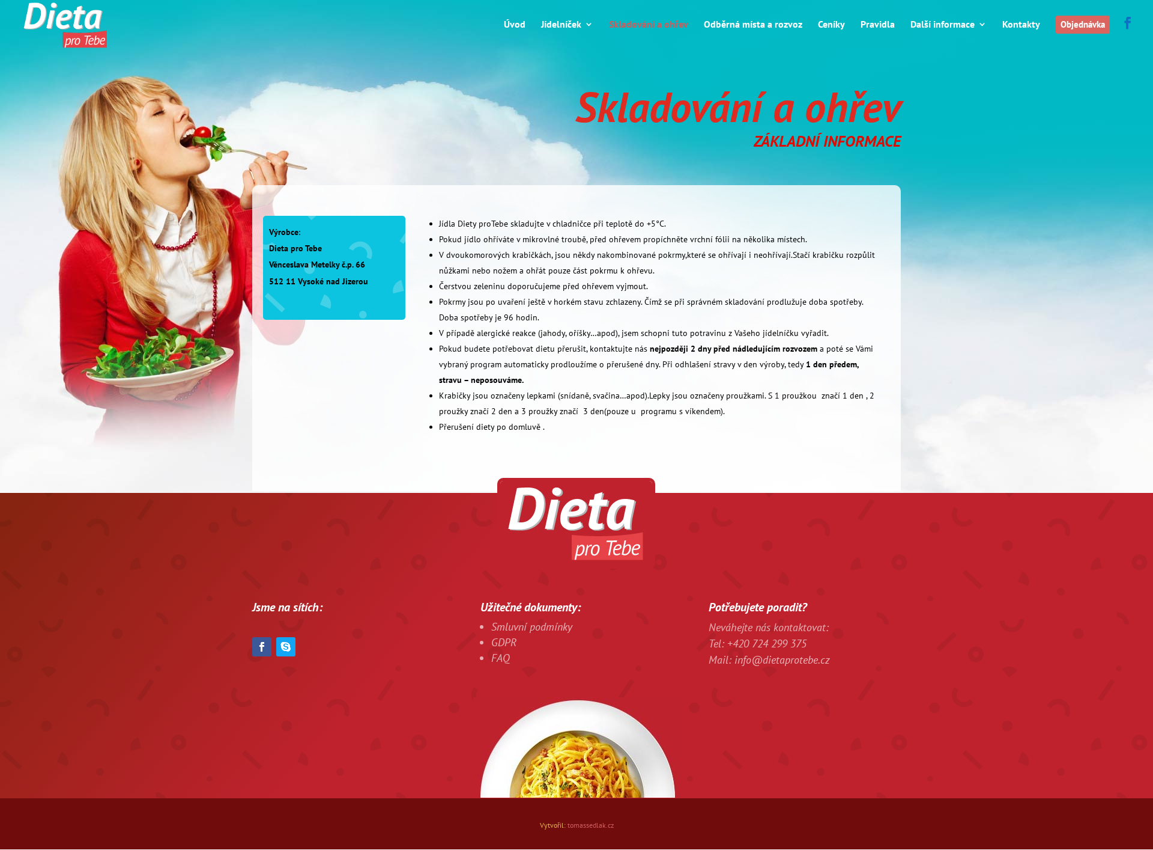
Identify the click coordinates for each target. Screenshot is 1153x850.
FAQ (500, 658)
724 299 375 (779, 643)
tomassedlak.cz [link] (590, 825)
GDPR (503, 642)
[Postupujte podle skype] (285, 646)
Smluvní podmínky (531, 627)
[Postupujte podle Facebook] (261, 646)
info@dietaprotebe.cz (780, 660)
